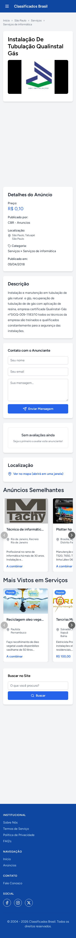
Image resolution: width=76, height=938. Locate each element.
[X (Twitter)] (29, 903)
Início (6, 20)
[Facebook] (7, 903)
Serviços (36, 20)
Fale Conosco (12, 883)
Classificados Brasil (31, 6)
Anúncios (9, 865)
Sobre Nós (10, 822)
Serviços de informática (17, 24)
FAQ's (7, 841)
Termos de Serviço (16, 829)
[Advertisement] (38, 144)
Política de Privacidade (18, 835)
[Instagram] (18, 903)
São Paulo (20, 20)
